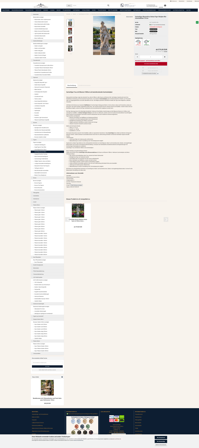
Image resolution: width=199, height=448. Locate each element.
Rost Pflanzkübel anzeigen (39, 260)
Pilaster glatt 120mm (39, 212)
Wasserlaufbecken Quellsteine (41, 134)
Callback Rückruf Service (38, 422)
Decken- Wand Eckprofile (40, 287)
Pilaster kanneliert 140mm (40, 240)
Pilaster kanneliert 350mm (40, 252)
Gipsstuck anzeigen (38, 80)
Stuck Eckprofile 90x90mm (40, 101)
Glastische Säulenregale (38, 303)
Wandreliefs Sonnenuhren (40, 172)
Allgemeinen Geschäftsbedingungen (40, 431)
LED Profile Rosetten (178, 10)
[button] (181, 1)
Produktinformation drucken (149, 73)
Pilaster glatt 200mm (39, 221)
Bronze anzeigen (37, 180)
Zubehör (36, 94)
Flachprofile (37, 289)
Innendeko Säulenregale (40, 311)
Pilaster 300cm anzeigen (39, 207)
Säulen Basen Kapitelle (39, 84)
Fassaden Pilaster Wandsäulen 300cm (43, 67)
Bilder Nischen (37, 89)
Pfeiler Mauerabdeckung (149, 10)
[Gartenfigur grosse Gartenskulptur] (104, 35)
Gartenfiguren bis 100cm (40, 149)
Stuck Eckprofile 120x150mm (41, 103)
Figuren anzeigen (37, 142)
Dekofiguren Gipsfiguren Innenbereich (43, 313)
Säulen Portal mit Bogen (40, 55)
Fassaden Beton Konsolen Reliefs (42, 74)
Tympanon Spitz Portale (40, 57)
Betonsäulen (137, 10)
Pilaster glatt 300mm (39, 226)
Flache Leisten (37, 98)
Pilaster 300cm (102, 10)
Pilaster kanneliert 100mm (40, 233)
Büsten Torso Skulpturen (40, 175)
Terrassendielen (36, 353)
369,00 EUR (47, 403)
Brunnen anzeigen (37, 125)
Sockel (94, 10)
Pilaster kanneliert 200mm (40, 245)
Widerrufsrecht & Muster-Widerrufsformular (42, 428)
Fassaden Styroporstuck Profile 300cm (43, 65)
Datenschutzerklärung (78, 440)
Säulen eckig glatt (38, 50)
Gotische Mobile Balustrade (41, 28)
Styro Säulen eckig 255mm (40, 331)
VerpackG (34, 419)
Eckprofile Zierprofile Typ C (40, 82)
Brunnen (45, 10)
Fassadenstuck (29, 10)
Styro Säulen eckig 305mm (40, 333)
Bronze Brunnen (38, 187)
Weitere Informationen (161, 444)
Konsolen (36, 113)
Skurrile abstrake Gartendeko (41, 170)
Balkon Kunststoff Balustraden (41, 31)
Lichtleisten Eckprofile (39, 105)
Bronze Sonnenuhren (39, 190)
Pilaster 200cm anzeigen (39, 343)
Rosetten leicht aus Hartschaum (42, 284)
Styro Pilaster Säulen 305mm (41, 348)
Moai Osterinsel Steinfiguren (41, 156)
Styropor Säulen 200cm (38, 319)
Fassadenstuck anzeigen (39, 63)
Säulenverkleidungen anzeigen (40, 43)
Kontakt (34, 434)
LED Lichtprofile (38, 282)
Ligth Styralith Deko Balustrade (41, 33)
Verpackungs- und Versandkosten (40, 414)
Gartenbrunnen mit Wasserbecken (42, 132)
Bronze (58, 10)
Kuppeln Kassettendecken (40, 291)
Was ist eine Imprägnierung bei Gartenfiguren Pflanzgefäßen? (83, 413)
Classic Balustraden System (41, 21)
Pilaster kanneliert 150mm (40, 242)
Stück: (136, 54)
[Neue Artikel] (62, 377)
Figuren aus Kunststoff (38, 316)
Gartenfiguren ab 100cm (40, 151)
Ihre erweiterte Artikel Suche (47, 370)
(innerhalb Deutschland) (160, 24)
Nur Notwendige (161, 441)
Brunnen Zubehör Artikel (40, 137)
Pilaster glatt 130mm (39, 214)
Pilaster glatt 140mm (39, 217)
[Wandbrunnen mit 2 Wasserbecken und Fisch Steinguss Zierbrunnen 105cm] (47, 388)
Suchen (47, 366)
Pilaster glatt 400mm (39, 231)
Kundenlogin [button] (189, 1)
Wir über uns (174, 1)
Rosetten (36, 115)
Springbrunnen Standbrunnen (41, 127)
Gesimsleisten (37, 108)
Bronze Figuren (38, 183)
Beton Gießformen (38, 38)
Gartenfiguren (138, 434)
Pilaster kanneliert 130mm (40, 238)
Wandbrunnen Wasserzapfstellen (42, 130)
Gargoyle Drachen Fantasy (40, 154)
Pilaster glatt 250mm (39, 224)
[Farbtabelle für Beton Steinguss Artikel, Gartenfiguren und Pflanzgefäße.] (82, 428)
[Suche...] (108, 5)
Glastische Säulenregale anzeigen (41, 306)
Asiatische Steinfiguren (39, 144)
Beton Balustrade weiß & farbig (41, 24)
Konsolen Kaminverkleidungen (41, 294)
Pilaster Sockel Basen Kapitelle (41, 120)
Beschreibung (71, 85)
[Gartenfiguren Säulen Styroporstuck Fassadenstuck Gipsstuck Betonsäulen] (48, 5)
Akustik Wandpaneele (125, 10)
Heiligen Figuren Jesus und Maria (42, 161)
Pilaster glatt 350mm (39, 228)
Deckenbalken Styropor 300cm (41, 298)
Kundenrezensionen (84, 85)
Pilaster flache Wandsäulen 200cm (42, 70)
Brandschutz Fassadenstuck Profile (43, 72)
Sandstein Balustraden (39, 35)
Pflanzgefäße (67, 10)
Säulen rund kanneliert (39, 48)
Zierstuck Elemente (39, 296)
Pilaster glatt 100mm (39, 210)
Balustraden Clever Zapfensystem (42, 19)
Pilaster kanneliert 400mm (40, 254)
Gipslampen (37, 110)
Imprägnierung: (139, 38)
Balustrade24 (129, 16)
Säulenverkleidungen (17, 10)
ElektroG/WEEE (35, 417)
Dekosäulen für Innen (39, 308)
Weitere (188, 10)
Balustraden (5, 10)
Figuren (52, 10)
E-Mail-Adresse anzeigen (76, 185)
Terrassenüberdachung (164, 10)
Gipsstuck (38, 10)
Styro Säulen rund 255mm (40, 324)
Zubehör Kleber (38, 301)
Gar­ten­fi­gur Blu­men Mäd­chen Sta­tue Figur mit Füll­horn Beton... (78, 220)
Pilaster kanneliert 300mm (40, 249)
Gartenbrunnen (138, 431)
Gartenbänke (76, 10)
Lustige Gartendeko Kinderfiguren (42, 163)
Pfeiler (136, 428)
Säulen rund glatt (38, 46)
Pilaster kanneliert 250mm (40, 247)
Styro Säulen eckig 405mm (40, 336)
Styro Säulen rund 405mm (40, 329)
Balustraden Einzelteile (39, 26)
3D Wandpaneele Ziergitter (40, 91)
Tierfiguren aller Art (39, 168)
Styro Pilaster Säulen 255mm (41, 346)
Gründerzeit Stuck (38, 96)
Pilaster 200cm (36, 341)
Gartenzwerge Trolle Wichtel (41, 158)
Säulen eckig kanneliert (39, 53)
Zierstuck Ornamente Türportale (42, 87)
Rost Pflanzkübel (113, 10)
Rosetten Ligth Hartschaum (41, 117)
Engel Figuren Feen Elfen (40, 147)
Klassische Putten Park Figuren (41, 165)
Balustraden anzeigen (38, 17)
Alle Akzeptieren (161, 437)
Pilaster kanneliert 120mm (40, 235)
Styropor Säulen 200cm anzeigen (41, 322)
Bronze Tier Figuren (39, 185)
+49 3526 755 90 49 (118, 432)
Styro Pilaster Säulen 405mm (41, 350)
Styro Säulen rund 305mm (40, 326)
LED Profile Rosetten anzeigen (40, 280)
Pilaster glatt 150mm (39, 219)
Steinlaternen (86, 10)
